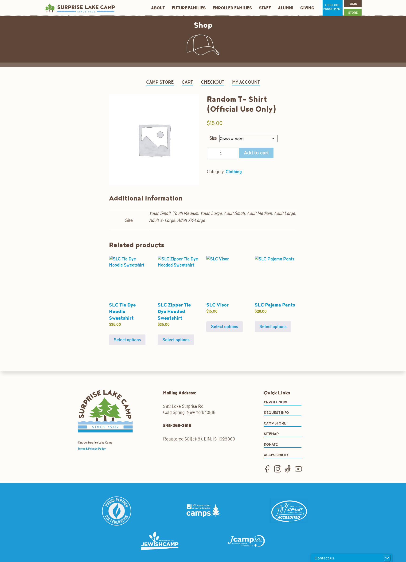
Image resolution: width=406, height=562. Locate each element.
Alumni (285, 8)
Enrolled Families (232, 8)
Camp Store (160, 82)
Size (213, 138)
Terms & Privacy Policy (92, 449)
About (158, 8)
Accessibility (276, 455)
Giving (307, 8)
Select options (127, 339)
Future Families (189, 8)
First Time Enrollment (332, 7)
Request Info (276, 412)
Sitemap (271, 434)
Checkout (212, 82)
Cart (187, 82)
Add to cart (256, 152)
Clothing (234, 171)
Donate (271, 444)
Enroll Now (275, 402)
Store (353, 13)
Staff (265, 8)
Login (352, 4)
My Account (246, 82)
